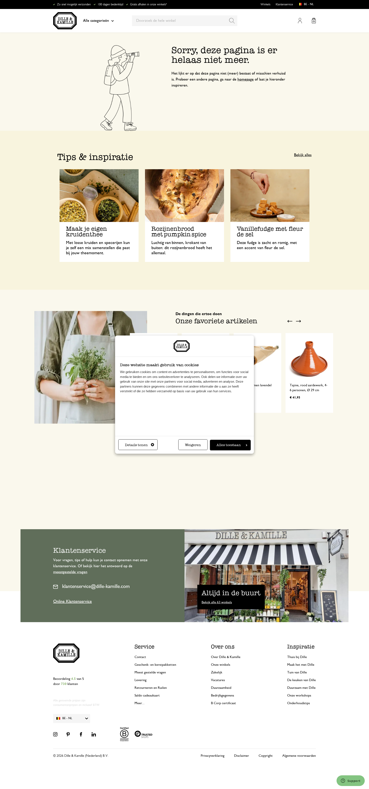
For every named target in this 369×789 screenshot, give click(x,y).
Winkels (265, 4)
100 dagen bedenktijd (110, 4)
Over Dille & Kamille (225, 657)
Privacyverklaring (212, 755)
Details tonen (136, 445)
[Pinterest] (68, 734)
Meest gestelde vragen (150, 672)
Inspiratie (301, 647)
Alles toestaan (229, 445)
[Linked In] (94, 734)
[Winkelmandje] (314, 20)
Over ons (222, 647)
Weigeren (193, 445)
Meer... (140, 703)
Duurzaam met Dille (301, 687)
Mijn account (300, 20)
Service (144, 647)
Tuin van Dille (297, 672)
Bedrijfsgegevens (222, 695)
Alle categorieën (96, 21)
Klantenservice (284, 4)
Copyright (266, 755)
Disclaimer (241, 755)
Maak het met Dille (300, 664)
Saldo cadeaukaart (147, 695)
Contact (140, 657)
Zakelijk (216, 672)
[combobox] (184, 20)
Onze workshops (299, 695)
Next (298, 321)
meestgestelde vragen (70, 572)
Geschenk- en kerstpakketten (155, 664)
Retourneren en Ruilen (151, 687)
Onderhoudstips (298, 703)
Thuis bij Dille (297, 657)
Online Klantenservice (72, 601)
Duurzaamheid (221, 687)
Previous (290, 321)
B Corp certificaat (223, 703)
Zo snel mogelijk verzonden (74, 4)
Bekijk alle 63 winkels (217, 602)
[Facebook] (81, 734)
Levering (140, 680)
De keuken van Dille (301, 680)
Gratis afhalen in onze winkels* (148, 4)
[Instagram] (55, 734)
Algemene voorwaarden (299, 755)
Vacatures (218, 680)
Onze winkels (220, 664)
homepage (245, 79)
